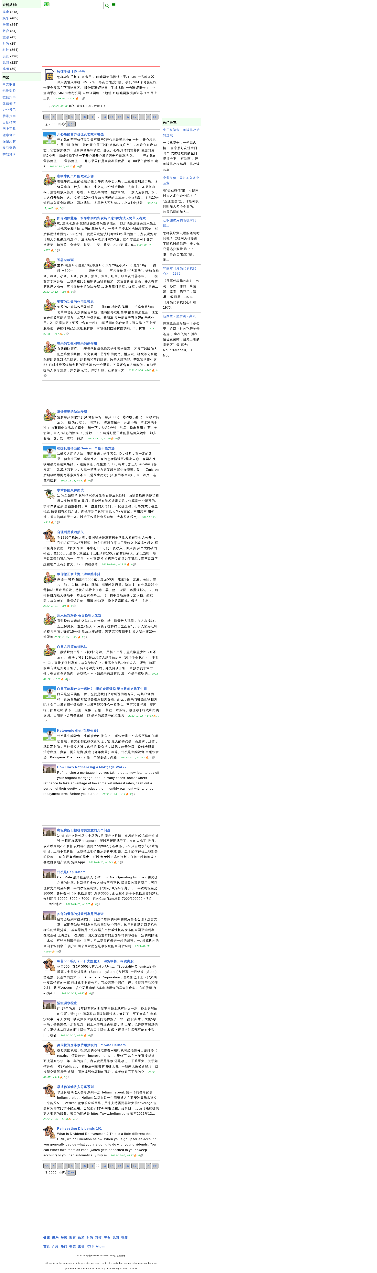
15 (119, 117)
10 (84, 117)
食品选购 (9, 147)
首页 (46, 1246)
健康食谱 (9, 135)
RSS (90, 1246)
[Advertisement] (21, 217)
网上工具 (9, 128)
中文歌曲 (9, 84)
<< (47, 117)
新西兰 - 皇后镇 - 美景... (181, 316)
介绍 (55, 1246)
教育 (6, 31)
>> (155, 117)
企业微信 (9, 109)
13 (104, 117)
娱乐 (6, 18)
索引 (81, 1246)
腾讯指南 (9, 116)
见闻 (6, 62)
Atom (100, 1246)
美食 (6, 56)
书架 (72, 1246)
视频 (6, 69)
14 (112, 117)
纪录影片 (9, 91)
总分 (71, 124)
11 (91, 117)
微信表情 (9, 103)
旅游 (6, 37)
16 (127, 117)
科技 (6, 49)
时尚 (6, 43)
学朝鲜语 (9, 154)
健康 (6, 12)
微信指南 (9, 97)
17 (135, 117)
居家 (6, 24)
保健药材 (9, 141)
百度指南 (9, 122)
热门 (64, 1246)
